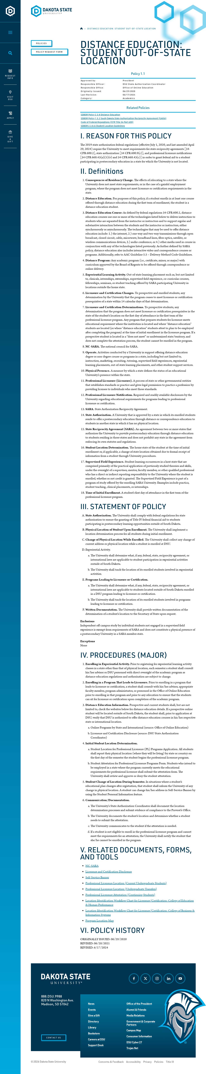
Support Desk (95, 1045)
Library (92, 1027)
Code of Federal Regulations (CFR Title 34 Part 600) (107, 122)
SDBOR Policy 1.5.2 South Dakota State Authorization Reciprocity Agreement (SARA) (123, 118)
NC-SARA (91, 866)
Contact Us (53, 1037)
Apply (10, 118)
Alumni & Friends (136, 1009)
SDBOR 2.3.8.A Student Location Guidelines (103, 125)
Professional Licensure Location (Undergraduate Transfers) (121, 889)
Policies (41, 43)
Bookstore (94, 1033)
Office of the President (139, 1003)
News (91, 1003)
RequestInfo (10, 76)
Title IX (170, 1061)
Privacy (147, 1061)
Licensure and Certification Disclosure (108, 871)
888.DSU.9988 (51, 996)
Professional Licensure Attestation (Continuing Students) (120, 895)
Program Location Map (99, 920)
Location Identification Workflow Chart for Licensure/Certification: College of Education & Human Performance (139, 902)
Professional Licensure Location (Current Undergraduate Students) (126, 883)
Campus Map (133, 1030)
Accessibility (133, 1061)
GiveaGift (10, 139)
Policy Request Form (49, 51)
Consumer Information (139, 1036)
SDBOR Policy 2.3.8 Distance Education (100, 114)
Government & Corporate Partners (140, 1023)
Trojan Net (132, 1048)
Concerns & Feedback (111, 1061)
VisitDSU (10, 97)
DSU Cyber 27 (134, 1042)
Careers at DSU (96, 1039)
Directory (93, 1021)
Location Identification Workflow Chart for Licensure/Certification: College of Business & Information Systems (140, 912)
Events (92, 1009)
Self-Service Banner (97, 877)
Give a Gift (94, 1015)
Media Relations (135, 1015)
